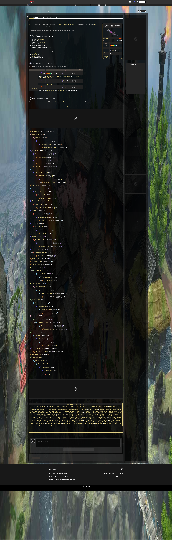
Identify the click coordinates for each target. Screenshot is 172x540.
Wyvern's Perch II (39, 270)
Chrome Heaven (57, 417)
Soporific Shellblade (43, 290)
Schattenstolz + (42, 42)
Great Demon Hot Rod (49, 182)
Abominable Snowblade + (81, 406)
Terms (114, 473)
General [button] (78, 4)
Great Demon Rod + (46, 179)
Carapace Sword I (61, 414)
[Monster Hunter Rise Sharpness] (106, 45)
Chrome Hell (66, 417)
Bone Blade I (87, 412)
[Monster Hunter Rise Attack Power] (106, 43)
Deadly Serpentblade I (77, 420)
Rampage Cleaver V (49, 370)
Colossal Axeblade (102, 417)
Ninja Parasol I (35, 316)
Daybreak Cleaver (66, 420)
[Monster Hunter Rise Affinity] (106, 47)
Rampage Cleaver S (52, 374)
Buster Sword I (111, 412)
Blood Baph (48, 412)
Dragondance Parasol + (49, 329)
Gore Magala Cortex (66, 76)
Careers (110, 473)
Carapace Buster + (51, 414)
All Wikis (53, 473)
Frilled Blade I (84, 425)
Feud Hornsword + (77, 423)
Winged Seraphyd (36, 261)
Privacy (117, 473)
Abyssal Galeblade (42, 195)
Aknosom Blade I (80, 408)
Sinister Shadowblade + (46, 144)
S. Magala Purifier (53, 84)
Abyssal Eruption (36, 258)
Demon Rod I (35, 169)
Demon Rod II (38, 172)
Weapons (35, 11)
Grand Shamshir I (36, 236)
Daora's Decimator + (43, 217)
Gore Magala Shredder (54, 76)
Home (50, 473)
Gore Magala (41, 39)
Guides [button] (108, 4)
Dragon (113, 50)
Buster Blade (103, 412)
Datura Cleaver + (91, 419)
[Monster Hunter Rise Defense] (104, 40)
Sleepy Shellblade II (40, 286)
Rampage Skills (106, 57)
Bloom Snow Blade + (69, 412)
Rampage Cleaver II (40, 360)
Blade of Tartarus (113, 411)
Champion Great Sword (92, 415)
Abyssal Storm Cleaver (40, 204)
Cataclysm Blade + (39, 415)
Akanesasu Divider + (70, 408)
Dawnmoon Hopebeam (54, 420)
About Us (61, 473)
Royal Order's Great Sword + (42, 351)
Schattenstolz (32, 75)
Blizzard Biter (41, 412)
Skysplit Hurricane (45, 198)
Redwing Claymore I (37, 249)
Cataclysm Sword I (49, 415)
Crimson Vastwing (42, 256)
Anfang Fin (37, 166)
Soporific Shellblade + (46, 293)
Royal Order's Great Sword (38, 348)
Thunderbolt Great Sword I (38, 201)
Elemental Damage (70, 24)
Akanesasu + (49, 408)
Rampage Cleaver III (43, 364)
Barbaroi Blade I (67, 411)
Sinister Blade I (35, 134)
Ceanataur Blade (71, 415)
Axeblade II (108, 409)
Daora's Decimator (39, 214)
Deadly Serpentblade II (89, 420)
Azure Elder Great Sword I (38, 188)
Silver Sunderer (35, 131)
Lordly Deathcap (48, 280)
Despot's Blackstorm (67, 422)
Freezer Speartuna (42, 306)
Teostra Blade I (35, 223)
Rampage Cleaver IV (46, 367)
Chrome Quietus (83, 417)
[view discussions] (138, 11)
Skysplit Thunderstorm (43, 207)
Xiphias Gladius (48, 313)
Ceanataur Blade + (80, 415)
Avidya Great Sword (93, 409)
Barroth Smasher (86, 411)
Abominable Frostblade (40, 406)
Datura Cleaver (81, 419)
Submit (79, 449)
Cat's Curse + (44, 342)
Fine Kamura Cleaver (89, 423)
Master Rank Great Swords (54, 11)
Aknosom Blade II (90, 408)
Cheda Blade (40, 417)
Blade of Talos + (104, 411)
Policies (121, 473)
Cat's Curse (41, 338)
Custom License (72, 479)
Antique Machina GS (37, 354)
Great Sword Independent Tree (75, 107)
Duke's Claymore (58, 423)
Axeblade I (101, 409)
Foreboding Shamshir (40, 239)
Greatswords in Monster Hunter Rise (75, 404)
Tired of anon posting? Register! (113, 434)
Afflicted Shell (35, 56)
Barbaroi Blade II (76, 411)
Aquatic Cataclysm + (41, 409)
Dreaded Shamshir (45, 246)
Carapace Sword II (71, 414)
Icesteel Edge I (35, 210)
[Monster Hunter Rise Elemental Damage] (106, 50)
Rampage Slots (106, 53)
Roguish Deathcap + (46, 277)
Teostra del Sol (44, 233)
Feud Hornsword (67, 423)
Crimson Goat (111, 417)
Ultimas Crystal (48, 78)
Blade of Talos (95, 411)
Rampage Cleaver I (36, 357)
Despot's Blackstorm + (79, 422)
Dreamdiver (47, 296)
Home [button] (71, 4)
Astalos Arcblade (52, 409)
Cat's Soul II (38, 335)
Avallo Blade (83, 409)
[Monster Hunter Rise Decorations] (117, 40)
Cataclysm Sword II (60, 415)
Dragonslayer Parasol (43, 322)
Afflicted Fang (35, 54)
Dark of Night (73, 419)
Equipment (28, 11)
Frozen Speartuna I (36, 299)
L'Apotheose (38, 160)
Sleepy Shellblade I (36, 283)
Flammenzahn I (99, 423)
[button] (130, 2)
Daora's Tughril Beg (46, 220)
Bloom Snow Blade (57, 412)
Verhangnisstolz (33, 88)
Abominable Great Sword (54, 406)
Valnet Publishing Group (118, 476)
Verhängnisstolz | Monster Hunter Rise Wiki (45, 17)
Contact (65, 473)
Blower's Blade (79, 412)
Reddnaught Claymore (40, 252)
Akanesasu (41, 408)
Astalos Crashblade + (74, 409)
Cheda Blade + (48, 417)
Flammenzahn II (108, 423)
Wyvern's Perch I (36, 267)
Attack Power (62, 24)
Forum (57, 473)
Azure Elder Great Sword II (41, 191)
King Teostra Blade (39, 226)
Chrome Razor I (92, 417)
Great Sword (105, 38)
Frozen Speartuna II (39, 303)
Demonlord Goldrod (36, 185)
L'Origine (40, 163)
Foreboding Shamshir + (43, 243)
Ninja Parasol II (38, 319)
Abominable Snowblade (67, 406)
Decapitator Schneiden (102, 420)
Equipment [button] (94, 4)
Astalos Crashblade (62, 409)
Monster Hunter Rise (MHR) (58, 23)
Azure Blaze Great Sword (50, 147)
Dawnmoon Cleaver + (42, 420)
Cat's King (46, 345)
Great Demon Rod (42, 175)
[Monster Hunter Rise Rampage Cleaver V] (46, 374)
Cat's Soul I (34, 332)
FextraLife (107, 476)
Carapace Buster (41, 414)
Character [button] (86, 4)
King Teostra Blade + (43, 230)
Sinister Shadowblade (43, 141)
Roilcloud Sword (36, 264)
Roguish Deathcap (42, 274)
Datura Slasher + (109, 419)
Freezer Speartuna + (46, 309)
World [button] (101, 4)
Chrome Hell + (74, 417)
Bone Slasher (95, 412)
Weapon (83, 23)
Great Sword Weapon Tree (58, 102)
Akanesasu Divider (58, 408)
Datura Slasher (100, 419)
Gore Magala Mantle (64, 84)
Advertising (106, 473)
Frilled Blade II (92, 425)
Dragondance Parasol (46, 326)
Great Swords (43, 11)
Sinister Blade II (39, 137)
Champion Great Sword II (106, 415)
